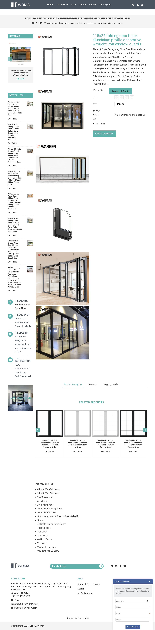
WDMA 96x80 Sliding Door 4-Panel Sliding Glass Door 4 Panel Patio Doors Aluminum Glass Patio (15, 224)
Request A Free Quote (89, 584)
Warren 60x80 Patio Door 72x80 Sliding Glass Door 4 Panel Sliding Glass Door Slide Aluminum (15, 108)
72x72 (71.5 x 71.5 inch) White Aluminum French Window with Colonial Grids (105, 443)
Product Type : (99, 124)
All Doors (42, 501)
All (33, 23)
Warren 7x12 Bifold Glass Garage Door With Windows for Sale (20, 73)
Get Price (12, 118)
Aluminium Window (46, 512)
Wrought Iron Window (48, 551)
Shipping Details (110, 384)
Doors (40, 520)
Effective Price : (98, 90)
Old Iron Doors (44, 539)
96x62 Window (44, 497)
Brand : (95, 114)
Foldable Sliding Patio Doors (51, 524)
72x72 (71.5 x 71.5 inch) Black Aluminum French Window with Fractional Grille (50, 443)
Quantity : (96, 111)
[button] (133, 581)
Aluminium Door (45, 504)
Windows (42, 543)
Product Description (73, 384)
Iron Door (42, 531)
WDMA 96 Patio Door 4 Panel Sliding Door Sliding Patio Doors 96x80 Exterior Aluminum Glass (14, 155)
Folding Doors (44, 527)
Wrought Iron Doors (47, 547)
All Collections (85, 593)
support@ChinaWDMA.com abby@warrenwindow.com (24, 604)
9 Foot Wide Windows (48, 493)
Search (81, 588)
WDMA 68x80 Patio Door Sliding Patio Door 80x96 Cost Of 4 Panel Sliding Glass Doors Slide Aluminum (14, 201)
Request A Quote (120, 91)
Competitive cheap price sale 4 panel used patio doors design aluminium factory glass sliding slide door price (13, 249)
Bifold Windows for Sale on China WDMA (57, 516)
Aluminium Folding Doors (50, 508)
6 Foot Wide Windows (48, 489)
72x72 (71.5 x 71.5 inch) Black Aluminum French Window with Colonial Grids (133, 443)
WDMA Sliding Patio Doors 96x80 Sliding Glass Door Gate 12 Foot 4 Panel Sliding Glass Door (15, 177)
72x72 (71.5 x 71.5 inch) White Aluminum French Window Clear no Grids (77, 443)
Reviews (92, 384)
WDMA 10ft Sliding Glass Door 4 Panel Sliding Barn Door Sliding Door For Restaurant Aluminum (13, 132)
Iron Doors (42, 535)
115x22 (120, 104)
